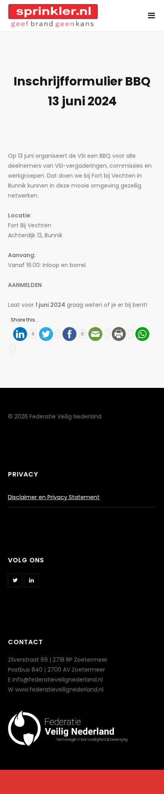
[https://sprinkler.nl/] (53, 11)
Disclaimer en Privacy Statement (54, 497)
